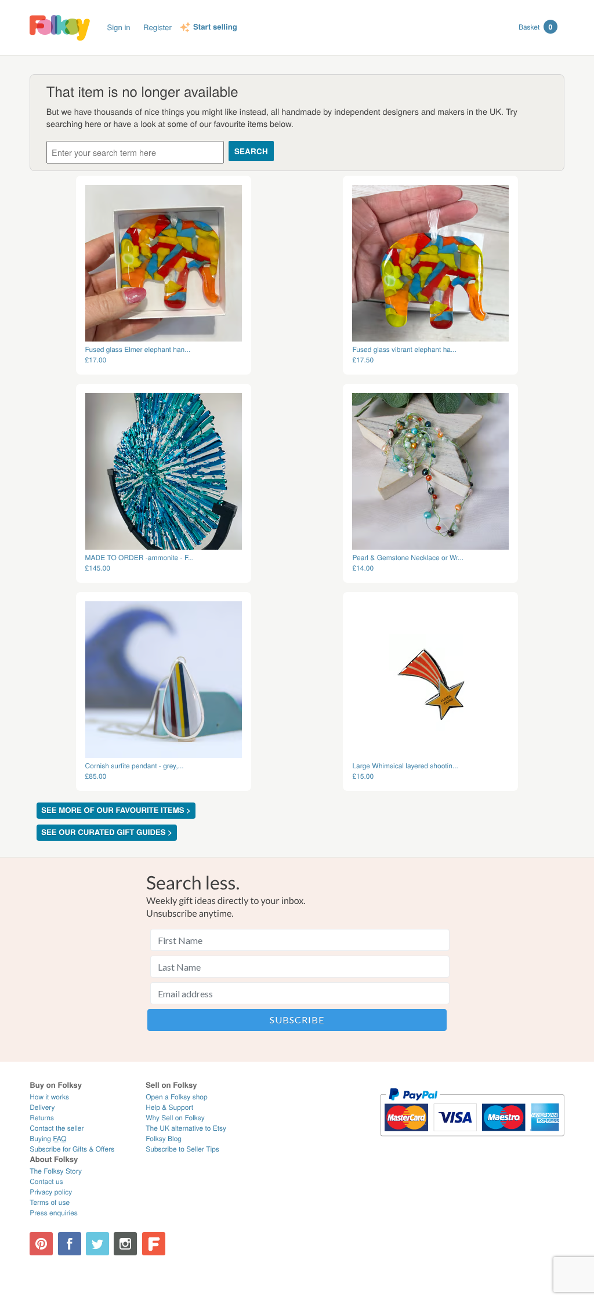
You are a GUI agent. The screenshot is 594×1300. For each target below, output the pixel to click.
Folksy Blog (164, 1138)
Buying (48, 1138)
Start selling (215, 27)
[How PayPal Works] (471, 1141)
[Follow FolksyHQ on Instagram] (125, 1243)
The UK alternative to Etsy (186, 1128)
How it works (49, 1097)
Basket (535, 26)
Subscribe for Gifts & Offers (72, 1149)
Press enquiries (54, 1213)
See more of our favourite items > (116, 810)
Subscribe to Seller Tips (182, 1149)
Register (157, 26)
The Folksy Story (56, 1171)
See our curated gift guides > (106, 832)
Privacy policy (51, 1192)
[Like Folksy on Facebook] (69, 1243)
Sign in (118, 26)
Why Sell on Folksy (175, 1118)
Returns (42, 1118)
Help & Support (169, 1107)
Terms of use (50, 1202)
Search (251, 151)
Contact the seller (57, 1128)
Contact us (46, 1181)
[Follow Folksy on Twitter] (97, 1243)
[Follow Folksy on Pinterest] (41, 1243)
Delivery (42, 1107)
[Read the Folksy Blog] (153, 1243)
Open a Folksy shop (176, 1097)
